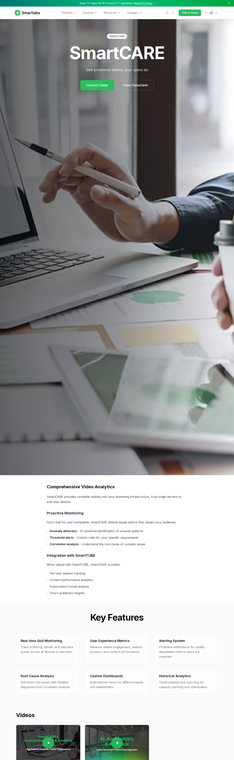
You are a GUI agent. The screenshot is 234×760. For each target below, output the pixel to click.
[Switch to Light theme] (206, 12)
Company (133, 12)
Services (88, 12)
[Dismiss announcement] (229, 3)
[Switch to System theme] (211, 12)
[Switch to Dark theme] (216, 12)
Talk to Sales (190, 12)
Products (67, 12)
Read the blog (143, 3)
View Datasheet (135, 85)
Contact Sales (97, 85)
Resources (110, 12)
